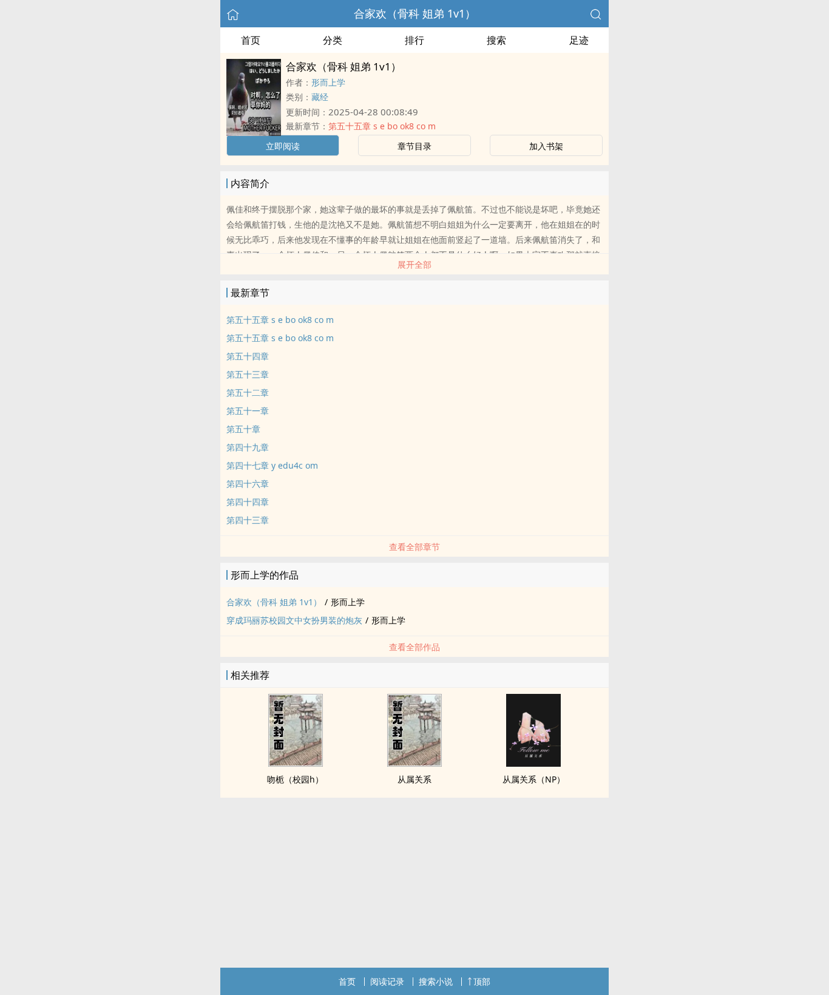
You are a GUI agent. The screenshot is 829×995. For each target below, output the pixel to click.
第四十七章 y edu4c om (272, 465)
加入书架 (546, 146)
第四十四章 (247, 502)
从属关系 (414, 779)
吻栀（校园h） (295, 779)
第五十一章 (247, 410)
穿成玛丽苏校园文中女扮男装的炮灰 (294, 620)
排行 (414, 40)
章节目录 (414, 146)
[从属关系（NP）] (533, 763)
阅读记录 (387, 981)
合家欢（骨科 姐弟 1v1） (415, 13)
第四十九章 (247, 447)
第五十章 (243, 429)
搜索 (496, 40)
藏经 (319, 97)
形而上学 (328, 82)
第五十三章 (247, 374)
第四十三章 (247, 520)
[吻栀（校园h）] (295, 763)
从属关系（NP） (533, 779)
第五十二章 (247, 392)
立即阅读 (283, 146)
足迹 (579, 40)
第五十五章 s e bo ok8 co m (382, 126)
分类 (332, 40)
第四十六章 (247, 483)
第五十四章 (247, 356)
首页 (250, 40)
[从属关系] (414, 763)
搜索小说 (436, 981)
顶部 (481, 981)
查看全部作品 (414, 647)
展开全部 (414, 264)
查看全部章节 (414, 546)
